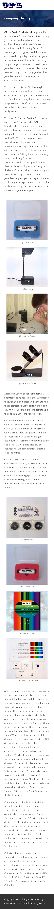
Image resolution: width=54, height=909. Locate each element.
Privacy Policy (38, 903)
